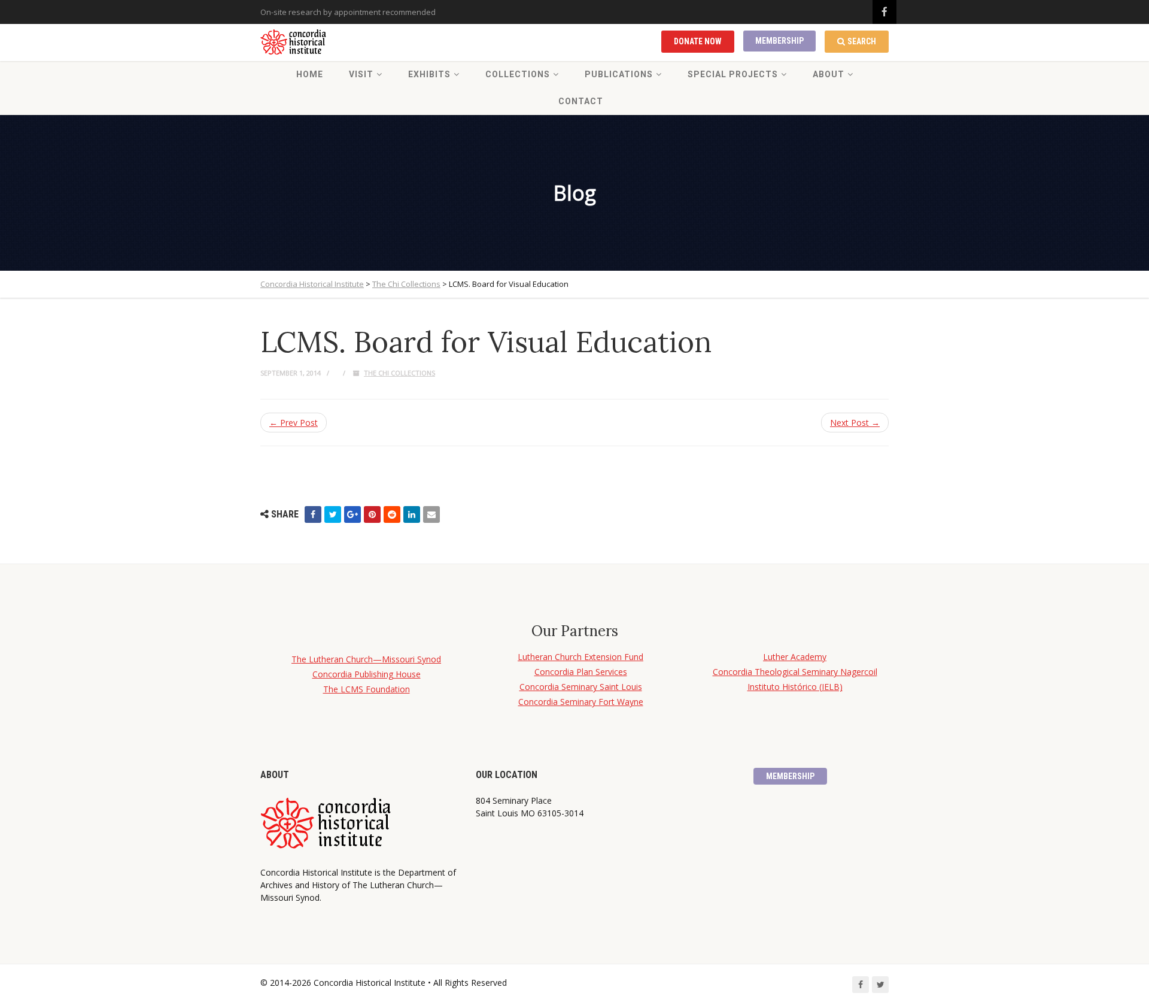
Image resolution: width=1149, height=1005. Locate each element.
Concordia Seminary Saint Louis (580, 686)
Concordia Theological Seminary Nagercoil (795, 671)
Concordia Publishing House (366, 674)
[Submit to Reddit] (392, 514)
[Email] (431, 514)
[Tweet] (332, 514)
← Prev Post (293, 422)
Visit (361, 74)
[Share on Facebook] (313, 514)
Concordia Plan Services (580, 671)
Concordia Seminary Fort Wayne (580, 701)
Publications (619, 74)
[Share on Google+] (352, 514)
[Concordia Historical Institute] (294, 42)
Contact (580, 101)
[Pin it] (372, 514)
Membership (779, 41)
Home (309, 74)
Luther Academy (794, 656)
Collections (517, 74)
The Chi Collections (399, 372)
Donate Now (698, 41)
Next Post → (855, 422)
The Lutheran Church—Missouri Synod (366, 659)
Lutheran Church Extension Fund (580, 656)
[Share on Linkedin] (411, 514)
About (828, 74)
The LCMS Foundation (366, 689)
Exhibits (429, 74)
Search (861, 41)
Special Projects (733, 74)
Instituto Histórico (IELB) (795, 686)
